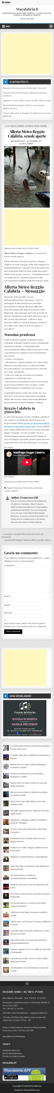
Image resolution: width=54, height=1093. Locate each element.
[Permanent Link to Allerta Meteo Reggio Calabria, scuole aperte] (27, 177)
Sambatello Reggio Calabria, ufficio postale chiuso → (29, 540)
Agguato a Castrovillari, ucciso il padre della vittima (27, 100)
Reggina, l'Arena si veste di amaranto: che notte (25, 88)
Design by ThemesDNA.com (27, 1090)
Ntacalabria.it (27, 9)
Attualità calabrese (16, 126)
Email (7, 605)
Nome (7, 596)
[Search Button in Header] (51, 26)
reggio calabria (11, 491)
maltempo (38, 488)
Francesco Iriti (19, 141)
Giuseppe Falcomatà (23, 488)
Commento (10, 565)
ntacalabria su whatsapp (14, 1036)
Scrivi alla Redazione (12, 1053)
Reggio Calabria (40, 126)
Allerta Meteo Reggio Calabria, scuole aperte (27, 134)
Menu (7, 2)
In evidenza (29, 126)
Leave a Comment (27, 143)
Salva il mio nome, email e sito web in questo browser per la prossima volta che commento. (25, 625)
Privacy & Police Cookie (14, 1056)
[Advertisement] (27, 53)
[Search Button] (27, 984)
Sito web (8, 613)
